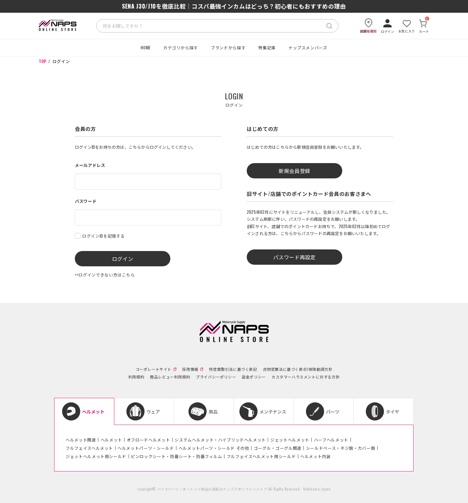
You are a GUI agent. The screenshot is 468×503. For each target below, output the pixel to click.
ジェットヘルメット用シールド (96, 456)
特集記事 (267, 47)
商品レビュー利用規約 (170, 377)
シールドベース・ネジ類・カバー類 (340, 448)
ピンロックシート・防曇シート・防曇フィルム (176, 456)
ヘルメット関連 (81, 439)
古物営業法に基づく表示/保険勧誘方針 (298, 369)
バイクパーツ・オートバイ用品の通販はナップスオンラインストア (212, 489)
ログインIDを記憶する (103, 236)
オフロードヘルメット (148, 439)
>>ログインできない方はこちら (105, 274)
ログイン (122, 258)
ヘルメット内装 (315, 456)
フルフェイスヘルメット (89, 448)
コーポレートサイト (154, 369)
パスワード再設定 (294, 257)
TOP (42, 61)
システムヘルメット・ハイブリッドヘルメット (220, 439)
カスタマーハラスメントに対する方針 (306, 377)
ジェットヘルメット (289, 439)
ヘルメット (111, 439)
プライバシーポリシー (216, 377)
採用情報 (190, 369)
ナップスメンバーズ (307, 47)
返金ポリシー (254, 377)
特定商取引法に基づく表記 (233, 369)
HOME (146, 47)
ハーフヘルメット (331, 439)
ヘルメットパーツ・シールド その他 (214, 448)
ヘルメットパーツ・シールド (145, 448)
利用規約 (136, 377)
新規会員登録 (294, 171)
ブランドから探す (228, 47)
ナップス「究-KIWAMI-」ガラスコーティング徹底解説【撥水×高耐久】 (233, 6)
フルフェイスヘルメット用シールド (261, 456)
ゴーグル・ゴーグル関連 (277, 448)
